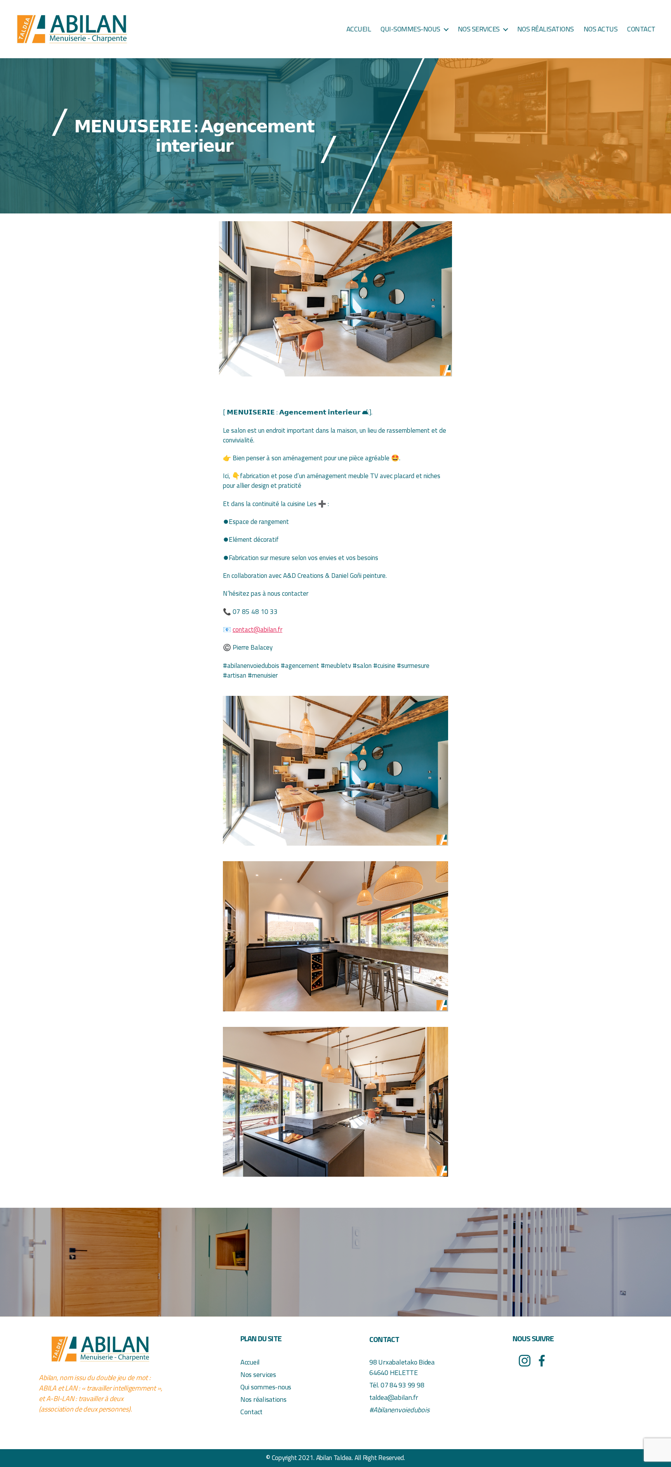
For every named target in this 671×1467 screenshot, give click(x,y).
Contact (641, 29)
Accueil (358, 29)
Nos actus (601, 29)
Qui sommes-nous (265, 1387)
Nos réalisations (545, 29)
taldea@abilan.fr (393, 1397)
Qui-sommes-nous (410, 29)
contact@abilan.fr (257, 629)
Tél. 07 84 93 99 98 (396, 1385)
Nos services (479, 29)
